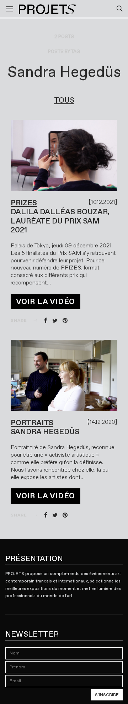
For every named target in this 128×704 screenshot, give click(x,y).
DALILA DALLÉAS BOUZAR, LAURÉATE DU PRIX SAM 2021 (60, 220)
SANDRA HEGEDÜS (45, 431)
